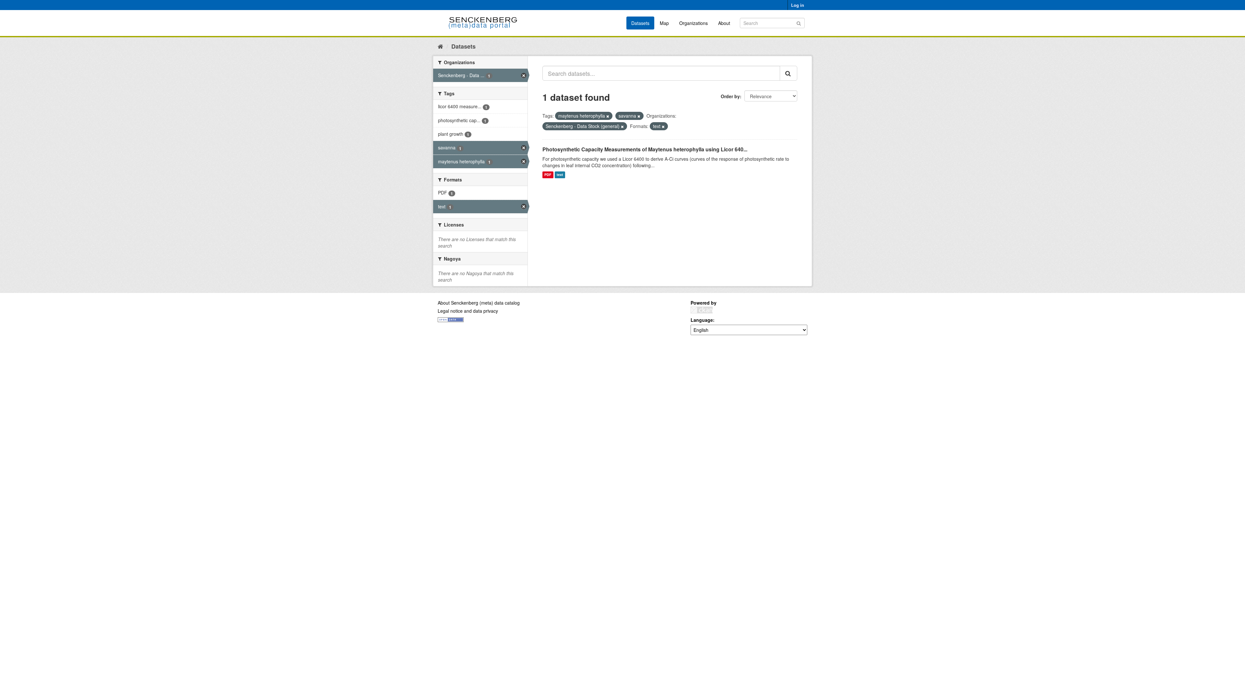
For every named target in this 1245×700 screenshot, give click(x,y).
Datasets (640, 23)
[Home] (440, 46)
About (724, 23)
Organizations (693, 23)
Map (664, 23)
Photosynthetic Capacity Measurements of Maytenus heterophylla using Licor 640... (644, 149)
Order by (730, 96)
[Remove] (607, 116)
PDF (547, 174)
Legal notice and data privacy (468, 311)
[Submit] (798, 22)
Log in (797, 5)
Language (702, 320)
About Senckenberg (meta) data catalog (479, 302)
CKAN (702, 310)
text (560, 174)
